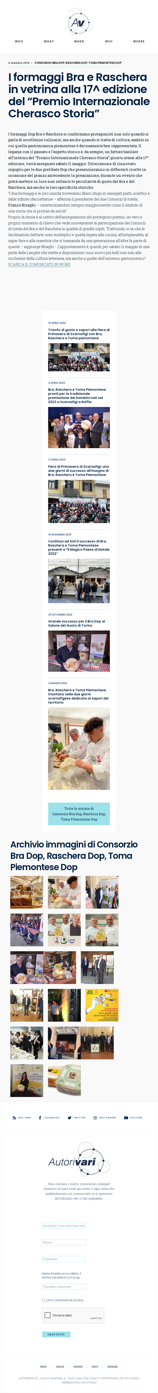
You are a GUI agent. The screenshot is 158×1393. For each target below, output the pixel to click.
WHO (19, 41)
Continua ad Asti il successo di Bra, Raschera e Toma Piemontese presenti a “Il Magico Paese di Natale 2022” (78, 547)
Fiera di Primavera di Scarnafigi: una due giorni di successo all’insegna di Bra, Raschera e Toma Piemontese (78, 471)
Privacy (92, 1382)
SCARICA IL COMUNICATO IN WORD (39, 264)
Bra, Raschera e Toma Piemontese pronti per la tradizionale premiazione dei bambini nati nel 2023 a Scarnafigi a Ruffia (77, 396)
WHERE (139, 41)
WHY (109, 41)
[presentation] (73, 1316)
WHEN (79, 41)
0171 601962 (131, 1378)
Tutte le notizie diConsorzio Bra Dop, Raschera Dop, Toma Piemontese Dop (79, 813)
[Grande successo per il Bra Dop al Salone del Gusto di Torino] (79, 650)
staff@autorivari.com (74, 1382)
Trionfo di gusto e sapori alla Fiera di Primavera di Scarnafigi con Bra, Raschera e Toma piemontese (79, 334)
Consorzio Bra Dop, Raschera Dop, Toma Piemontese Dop (78, 63)
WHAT (49, 41)
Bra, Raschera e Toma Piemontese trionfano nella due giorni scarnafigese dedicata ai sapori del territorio (78, 696)
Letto (64, 1300)
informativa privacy (69, 1300)
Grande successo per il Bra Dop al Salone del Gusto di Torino (76, 623)
